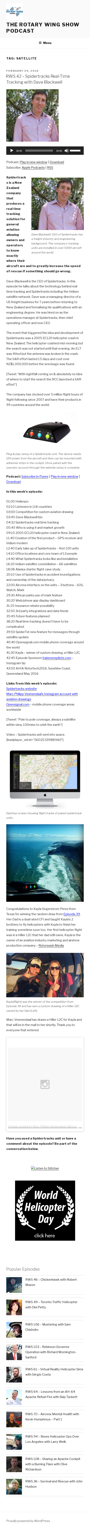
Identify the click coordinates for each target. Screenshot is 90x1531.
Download (57, 162)
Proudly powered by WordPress (28, 1521)
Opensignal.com (17, 704)
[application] (45, 150)
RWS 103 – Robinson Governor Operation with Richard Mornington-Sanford (50, 1352)
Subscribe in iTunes (34, 476)
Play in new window (33, 162)
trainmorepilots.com (56, 658)
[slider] (76, 150)
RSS (50, 167)
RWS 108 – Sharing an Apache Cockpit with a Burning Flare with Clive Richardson (52, 1464)
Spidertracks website (21, 689)
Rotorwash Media (51, 945)
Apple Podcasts (33, 167)
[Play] (12, 151)
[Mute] (66, 151)
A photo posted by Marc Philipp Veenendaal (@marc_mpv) (47, 1126)
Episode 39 (71, 914)
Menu (47, 43)
